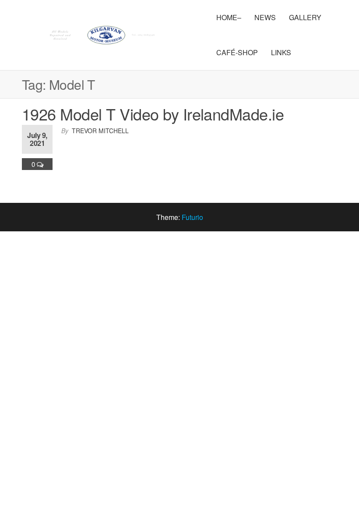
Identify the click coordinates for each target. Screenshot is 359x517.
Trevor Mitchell (100, 130)
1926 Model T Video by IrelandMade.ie (153, 114)
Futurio (192, 217)
